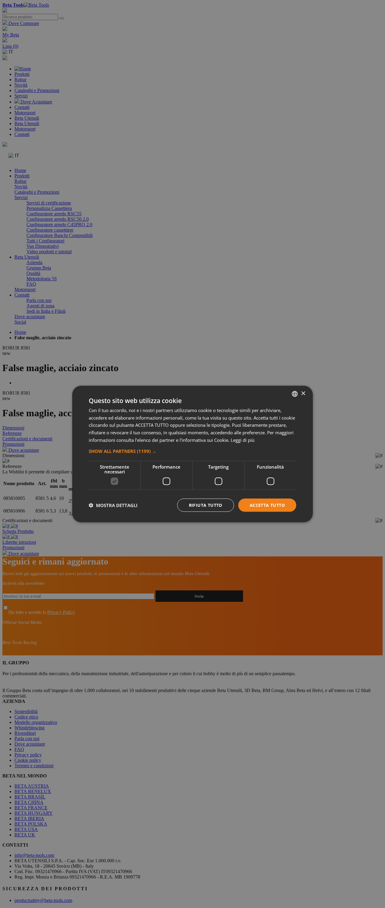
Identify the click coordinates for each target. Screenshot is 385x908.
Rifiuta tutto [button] (205, 505)
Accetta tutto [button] (267, 505)
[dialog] (192, 454)
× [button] (303, 393)
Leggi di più (242, 440)
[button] (192, 451)
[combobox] (295, 394)
